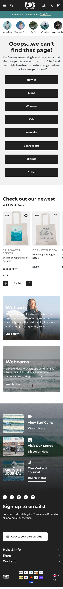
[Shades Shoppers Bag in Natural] (16, 228)
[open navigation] (4, 5)
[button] (11, 5)
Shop (7, 555)
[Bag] (58, 5)
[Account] (51, 5)
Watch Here (36, 428)
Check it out (37, 478)
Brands (31, 158)
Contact (9, 561)
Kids (31, 119)
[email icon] (33, 497)
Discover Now (38, 451)
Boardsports (31, 145)
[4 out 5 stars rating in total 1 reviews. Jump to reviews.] (10, 268)
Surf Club (45, 14)
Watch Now (13, 384)
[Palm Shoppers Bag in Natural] (46, 228)
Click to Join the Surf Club (26, 537)
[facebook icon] (5, 497)
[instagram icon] (12, 497)
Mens (31, 93)
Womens (31, 106)
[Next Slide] (29, 283)
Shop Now (12, 333)
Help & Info (12, 550)
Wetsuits (31, 132)
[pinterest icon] (19, 497)
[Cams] (44, 5)
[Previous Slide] (5, 283)
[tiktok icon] (26, 497)
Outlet (31, 172)
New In (31, 79)
